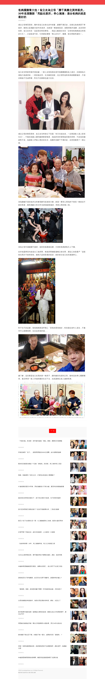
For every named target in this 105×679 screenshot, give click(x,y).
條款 (30, 672)
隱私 (32, 672)
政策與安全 (25, 672)
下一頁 (52, 431)
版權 (35, 672)
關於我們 (20, 672)
